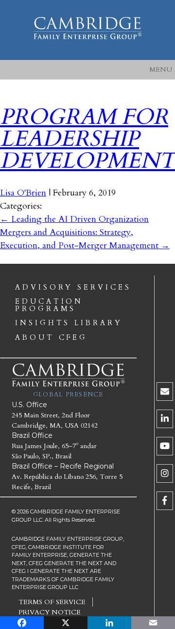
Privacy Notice (49, 612)
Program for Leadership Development (87, 139)
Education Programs (49, 305)
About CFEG (51, 337)
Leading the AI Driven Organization (74, 219)
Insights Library (68, 323)
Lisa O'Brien (23, 193)
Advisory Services (73, 287)
